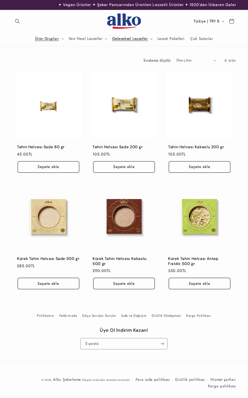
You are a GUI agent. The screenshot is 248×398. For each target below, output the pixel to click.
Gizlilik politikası (190, 379)
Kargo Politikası (198, 315)
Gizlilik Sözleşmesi (166, 315)
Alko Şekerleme (67, 379)
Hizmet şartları (223, 379)
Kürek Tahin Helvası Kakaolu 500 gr (120, 261)
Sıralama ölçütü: (157, 60)
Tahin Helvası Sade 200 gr (118, 147)
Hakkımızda (68, 315)
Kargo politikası (222, 386)
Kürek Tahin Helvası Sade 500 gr (48, 258)
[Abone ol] (162, 343)
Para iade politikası (153, 379)
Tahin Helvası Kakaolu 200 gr (196, 147)
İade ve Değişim (134, 315)
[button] (17, 21)
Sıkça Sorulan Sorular (99, 315)
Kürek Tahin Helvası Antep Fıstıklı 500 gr (193, 261)
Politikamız (45, 315)
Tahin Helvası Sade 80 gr (41, 147)
